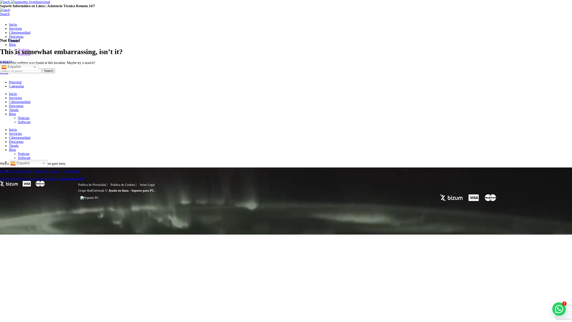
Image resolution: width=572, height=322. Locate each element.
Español (14, 67)
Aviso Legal (147, 184)
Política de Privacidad (92, 184)
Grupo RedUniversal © (92, 190)
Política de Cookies (123, 184)
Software (24, 122)
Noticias (23, 118)
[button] (559, 309)
